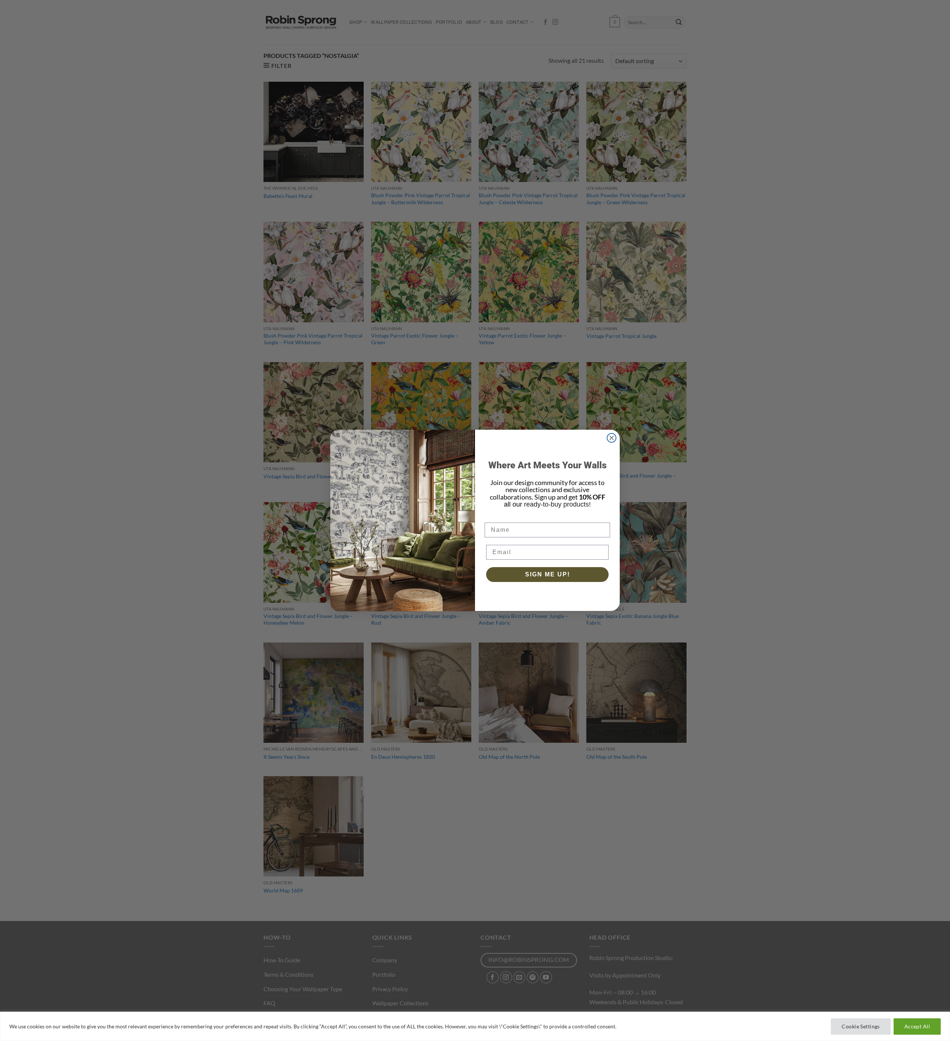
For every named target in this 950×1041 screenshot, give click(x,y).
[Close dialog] (611, 437)
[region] (475, 1026)
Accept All (917, 1026)
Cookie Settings (860, 1026)
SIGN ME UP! (547, 575)
